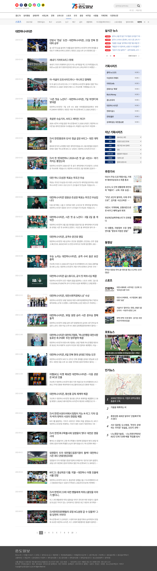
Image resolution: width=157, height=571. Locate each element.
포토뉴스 (110, 332)
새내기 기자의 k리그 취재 (61, 59)
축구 (50, 22)
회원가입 (139, 10)
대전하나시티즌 (112, 105)
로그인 (132, 10)
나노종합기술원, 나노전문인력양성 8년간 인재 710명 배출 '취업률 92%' (126, 435)
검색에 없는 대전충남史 (115, 122)
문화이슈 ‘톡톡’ (112, 89)
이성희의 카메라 (112, 78)
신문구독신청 (93, 555)
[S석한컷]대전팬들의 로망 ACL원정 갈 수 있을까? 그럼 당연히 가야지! (74, 513)
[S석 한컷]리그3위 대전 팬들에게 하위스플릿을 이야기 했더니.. (74, 494)
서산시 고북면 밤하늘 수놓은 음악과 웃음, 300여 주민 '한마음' (127, 39)
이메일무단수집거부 (80, 555)
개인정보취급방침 (66, 555)
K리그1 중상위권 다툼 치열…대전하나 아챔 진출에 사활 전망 (74, 474)
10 (72, 532)
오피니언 (60, 15)
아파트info (110, 83)
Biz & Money (111, 94)
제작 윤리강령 (52, 558)
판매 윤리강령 (74, 558)
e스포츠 (58, 22)
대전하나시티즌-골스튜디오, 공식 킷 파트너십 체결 (73, 275)
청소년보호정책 (97, 558)
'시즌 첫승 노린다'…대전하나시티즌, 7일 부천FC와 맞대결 (74, 101)
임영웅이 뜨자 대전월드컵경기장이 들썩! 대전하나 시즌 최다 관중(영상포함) (74, 454)
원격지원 (107, 558)
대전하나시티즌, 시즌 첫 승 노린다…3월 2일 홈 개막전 (74, 219)
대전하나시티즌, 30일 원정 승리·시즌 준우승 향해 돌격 (74, 317)
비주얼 (88, 15)
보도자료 (29, 22)
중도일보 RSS (111, 555)
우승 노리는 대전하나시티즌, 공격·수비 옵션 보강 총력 (74, 258)
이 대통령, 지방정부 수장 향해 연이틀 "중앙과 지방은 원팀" (118, 229)
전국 (75, 15)
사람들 (95, 15)
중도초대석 (111, 100)
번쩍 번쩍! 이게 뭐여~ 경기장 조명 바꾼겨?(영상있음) (129, 319)
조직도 (37, 555)
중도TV (18, 15)
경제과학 (36, 15)
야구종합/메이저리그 (103, 22)
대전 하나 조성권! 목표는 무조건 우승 (67, 177)
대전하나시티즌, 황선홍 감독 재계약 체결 (69, 393)
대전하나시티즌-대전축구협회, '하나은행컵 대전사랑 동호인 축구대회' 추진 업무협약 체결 (74, 336)
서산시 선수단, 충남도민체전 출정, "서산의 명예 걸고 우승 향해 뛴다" (127, 43)
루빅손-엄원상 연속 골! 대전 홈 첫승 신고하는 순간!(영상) (123, 271)
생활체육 (89, 22)
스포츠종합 (118, 22)
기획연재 (104, 15)
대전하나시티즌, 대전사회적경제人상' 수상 (69, 295)
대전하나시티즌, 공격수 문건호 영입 (66, 236)
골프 (80, 22)
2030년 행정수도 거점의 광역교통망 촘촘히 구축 (125, 400)
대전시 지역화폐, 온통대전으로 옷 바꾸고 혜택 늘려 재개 (118, 209)
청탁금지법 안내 (85, 558)
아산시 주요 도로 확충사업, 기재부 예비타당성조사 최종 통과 (118, 178)
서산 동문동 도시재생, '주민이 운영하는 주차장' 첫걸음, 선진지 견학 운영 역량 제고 (126, 426)
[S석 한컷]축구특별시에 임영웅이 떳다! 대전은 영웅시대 (74, 435)
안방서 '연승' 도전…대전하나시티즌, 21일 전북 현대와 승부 (74, 42)
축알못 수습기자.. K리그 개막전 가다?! (67, 118)
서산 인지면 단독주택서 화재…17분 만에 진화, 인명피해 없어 (127, 46)
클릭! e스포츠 (111, 72)
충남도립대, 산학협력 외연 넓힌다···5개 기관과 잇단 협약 (127, 50)
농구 (66, 22)
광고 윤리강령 (63, 558)
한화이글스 (41, 22)
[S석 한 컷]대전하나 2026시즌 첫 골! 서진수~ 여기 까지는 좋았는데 (74, 160)
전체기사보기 (132, 56)
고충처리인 (18, 558)
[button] (144, 22)
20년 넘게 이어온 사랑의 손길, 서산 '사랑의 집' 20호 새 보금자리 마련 (127, 36)
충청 (81, 15)
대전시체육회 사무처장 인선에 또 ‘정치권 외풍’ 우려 (129, 288)
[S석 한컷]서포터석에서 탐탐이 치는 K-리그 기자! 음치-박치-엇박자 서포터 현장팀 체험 (74, 415)
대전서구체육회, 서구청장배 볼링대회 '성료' (129, 298)
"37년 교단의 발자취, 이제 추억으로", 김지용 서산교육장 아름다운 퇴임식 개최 (118, 198)
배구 (73, 22)
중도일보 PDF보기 (123, 555)
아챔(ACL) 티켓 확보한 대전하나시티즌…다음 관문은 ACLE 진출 (74, 376)
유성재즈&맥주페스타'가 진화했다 (118, 219)
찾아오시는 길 (46, 555)
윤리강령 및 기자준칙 (38, 558)
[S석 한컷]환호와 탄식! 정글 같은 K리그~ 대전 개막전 (74, 140)
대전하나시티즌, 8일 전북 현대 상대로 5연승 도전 (72, 354)
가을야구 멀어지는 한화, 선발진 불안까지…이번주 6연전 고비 (129, 308)
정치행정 (26, 15)
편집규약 (27, 558)
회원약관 (55, 555)
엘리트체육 (129, 22)
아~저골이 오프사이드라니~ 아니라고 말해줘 (70, 79)
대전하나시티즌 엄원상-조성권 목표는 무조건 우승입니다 (74, 199)
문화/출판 (110, 116)
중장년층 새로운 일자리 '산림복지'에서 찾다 (126, 417)
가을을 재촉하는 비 (118, 407)
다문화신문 (114, 15)
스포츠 (68, 15)
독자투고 (102, 555)
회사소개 (18, 555)
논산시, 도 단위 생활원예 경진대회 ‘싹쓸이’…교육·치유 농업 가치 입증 (118, 188)
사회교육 (45, 15)
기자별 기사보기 (28, 555)
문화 (52, 15)
